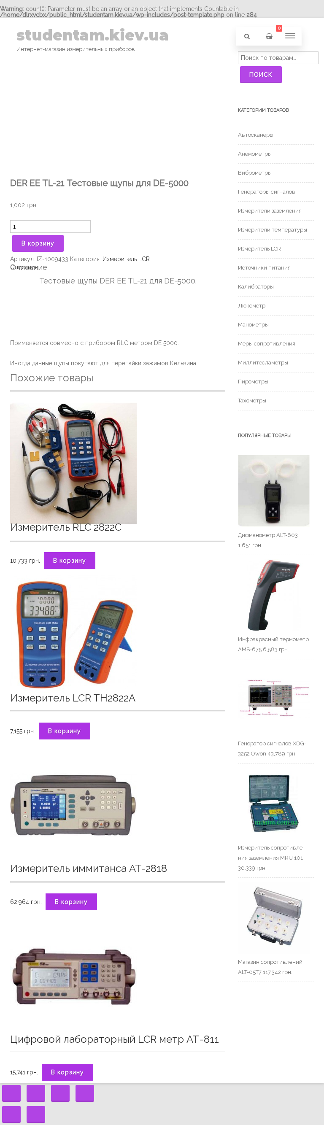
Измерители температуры (272, 230)
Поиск (261, 74)
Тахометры (252, 400)
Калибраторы (256, 286)
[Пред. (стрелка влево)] (11, 1114)
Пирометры (253, 381)
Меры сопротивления (266, 343)
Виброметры (255, 173)
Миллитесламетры (263, 362)
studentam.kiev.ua (92, 35)
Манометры (253, 324)
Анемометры (255, 154)
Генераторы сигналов (266, 192)
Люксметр (251, 305)
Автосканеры (255, 135)
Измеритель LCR (126, 259)
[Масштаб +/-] (85, 1093)
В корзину (38, 243)
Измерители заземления (270, 211)
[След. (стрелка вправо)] (36, 1114)
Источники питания (264, 267)
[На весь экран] (60, 1093)
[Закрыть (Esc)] (11, 1093)
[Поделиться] (36, 1093)
